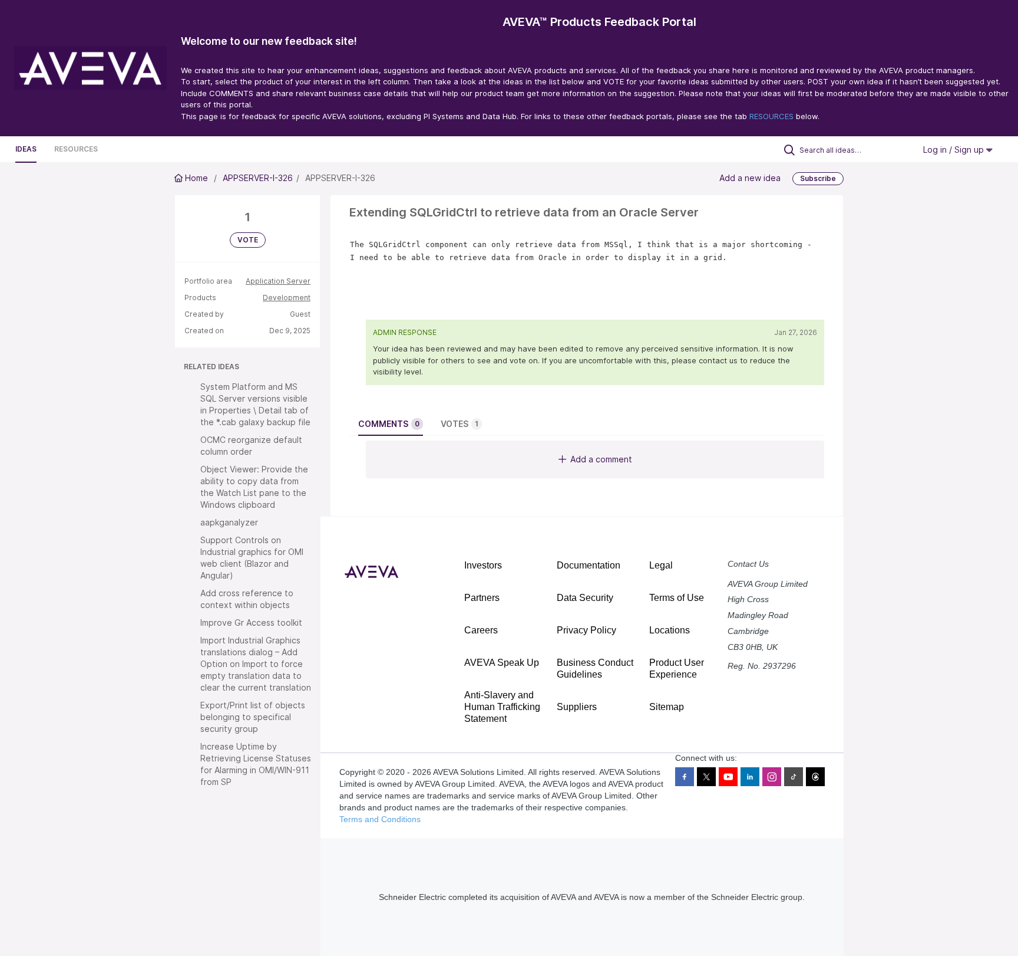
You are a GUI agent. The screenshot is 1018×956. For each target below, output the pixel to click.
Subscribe (818, 178)
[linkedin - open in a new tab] (750, 776)
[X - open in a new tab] (706, 776)
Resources (76, 148)
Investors (483, 565)
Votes (459, 424)
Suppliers (577, 707)
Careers (481, 630)
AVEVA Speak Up (501, 663)
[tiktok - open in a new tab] (793, 776)
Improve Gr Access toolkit (251, 622)
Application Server (278, 281)
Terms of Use (676, 598)
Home (196, 178)
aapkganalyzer (229, 522)
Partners (482, 598)
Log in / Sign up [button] (954, 149)
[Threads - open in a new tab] (815, 776)
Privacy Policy (586, 630)
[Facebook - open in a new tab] (684, 776)
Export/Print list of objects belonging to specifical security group (252, 717)
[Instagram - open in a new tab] (771, 776)
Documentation (588, 565)
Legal (661, 565)
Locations (669, 630)
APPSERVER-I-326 (258, 178)
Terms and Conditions (380, 819)
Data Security (585, 598)
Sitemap (666, 707)
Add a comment (601, 459)
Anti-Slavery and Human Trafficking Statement (502, 707)
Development (286, 297)
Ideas (26, 148)
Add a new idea (750, 178)
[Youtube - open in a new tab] (728, 776)
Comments (388, 424)
